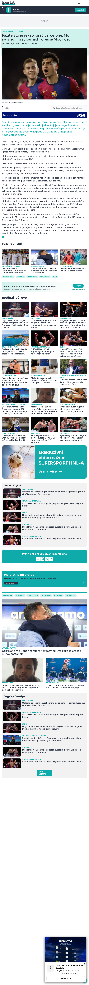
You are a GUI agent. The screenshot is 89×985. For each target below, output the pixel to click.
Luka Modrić (32, 276)
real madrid (44, 276)
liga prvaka (33, 595)
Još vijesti (42, 773)
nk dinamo (46, 595)
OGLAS (44, 21)
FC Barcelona (8, 276)
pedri (55, 276)
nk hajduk (70, 595)
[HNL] (44, 462)
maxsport (7, 595)
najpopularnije (14, 696)
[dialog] (65, 959)
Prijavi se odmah (11, 583)
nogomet (20, 276)
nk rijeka (58, 595)
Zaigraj (78, 286)
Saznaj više (65, 978)
